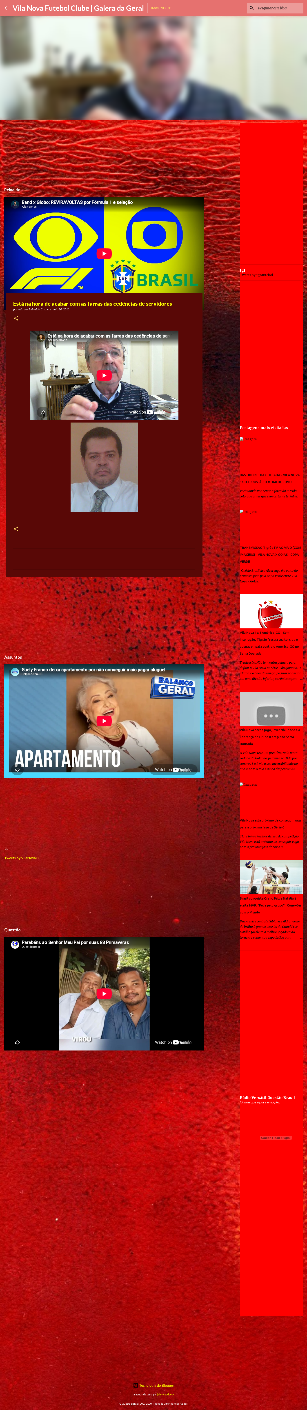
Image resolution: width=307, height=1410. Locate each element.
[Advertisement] (104, 151)
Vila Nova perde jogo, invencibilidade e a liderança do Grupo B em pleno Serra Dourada (270, 737)
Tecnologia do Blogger (156, 1385)
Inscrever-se (161, 8)
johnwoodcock (165, 1394)
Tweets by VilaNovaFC (22, 858)
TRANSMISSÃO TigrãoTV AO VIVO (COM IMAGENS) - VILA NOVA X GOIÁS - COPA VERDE (270, 554)
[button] (16, 319)
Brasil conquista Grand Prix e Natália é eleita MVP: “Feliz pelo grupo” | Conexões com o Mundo (270, 905)
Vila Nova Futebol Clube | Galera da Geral (78, 8)
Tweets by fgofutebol (256, 275)
